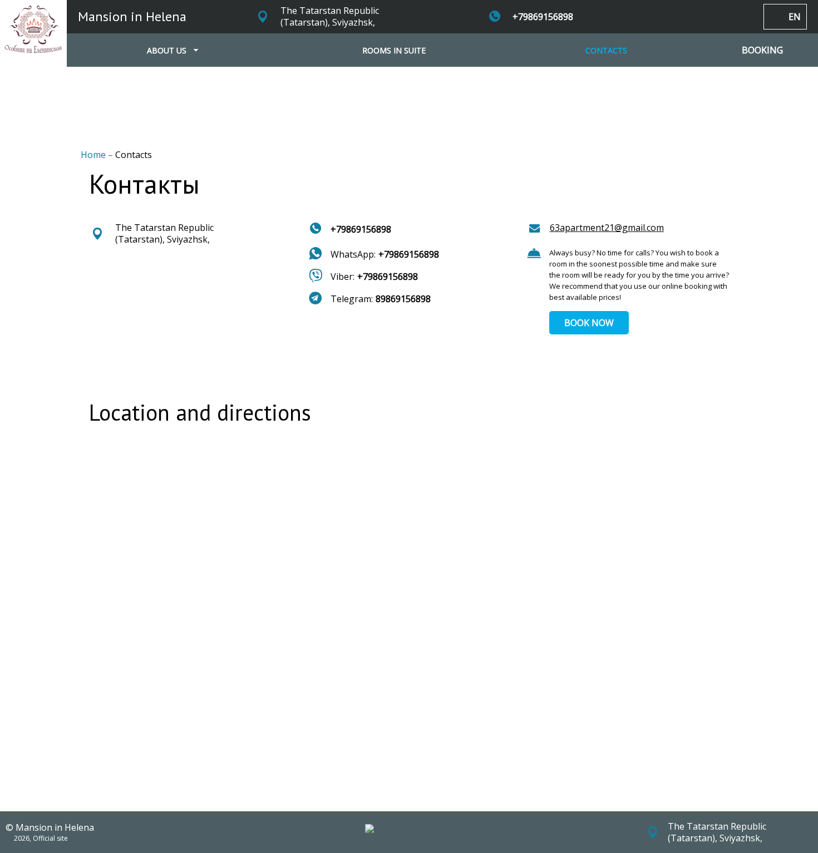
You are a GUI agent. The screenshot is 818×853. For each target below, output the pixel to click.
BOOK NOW (589, 323)
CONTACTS (606, 50)
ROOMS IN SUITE (394, 50)
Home (94, 155)
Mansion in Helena (132, 16)
